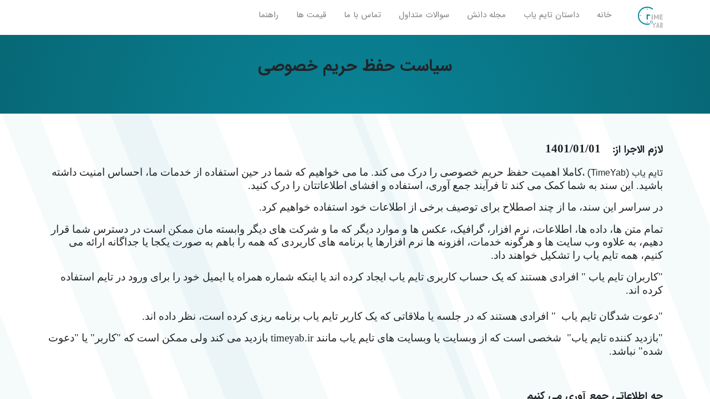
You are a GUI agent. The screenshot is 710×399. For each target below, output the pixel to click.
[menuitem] (604, 17)
